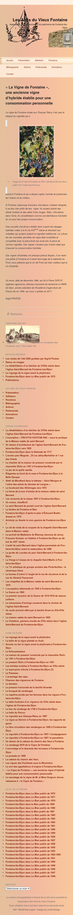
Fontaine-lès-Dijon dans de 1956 (30, 843)
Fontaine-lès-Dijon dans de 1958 (30, 836)
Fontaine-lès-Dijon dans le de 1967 (30, 811)
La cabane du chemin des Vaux (22, 759)
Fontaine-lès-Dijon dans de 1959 (30, 832)
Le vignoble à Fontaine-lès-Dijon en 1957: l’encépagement (36, 734)
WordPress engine (26, 909)
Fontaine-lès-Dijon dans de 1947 (30, 872)
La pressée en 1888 (16, 755)
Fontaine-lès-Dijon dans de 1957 (30, 840)
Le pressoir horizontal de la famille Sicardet (29, 687)
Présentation (24, 60)
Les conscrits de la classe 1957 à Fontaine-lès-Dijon (33, 498)
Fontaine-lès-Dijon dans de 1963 (30, 818)
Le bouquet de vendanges (19, 690)
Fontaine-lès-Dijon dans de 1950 (30, 861)
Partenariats (41, 67)
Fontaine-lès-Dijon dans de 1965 (30, 815)
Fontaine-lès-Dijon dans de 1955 (30, 847)
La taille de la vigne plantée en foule (25, 640)
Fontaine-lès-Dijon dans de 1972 (30, 376)
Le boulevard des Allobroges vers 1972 (26, 487)
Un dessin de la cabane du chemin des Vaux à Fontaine (35, 741)
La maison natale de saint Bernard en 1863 (28, 617)
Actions (27, 67)
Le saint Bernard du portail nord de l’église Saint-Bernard (36, 505)
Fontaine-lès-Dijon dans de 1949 (30, 865)
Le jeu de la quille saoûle (19, 469)
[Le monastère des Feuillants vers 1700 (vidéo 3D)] (23, 342)
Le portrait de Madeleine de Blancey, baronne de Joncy (34, 534)
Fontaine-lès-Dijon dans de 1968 (30, 807)
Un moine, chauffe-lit (17, 502)
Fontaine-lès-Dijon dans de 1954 (30, 851)
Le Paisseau (12, 673)
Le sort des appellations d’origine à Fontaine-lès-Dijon (34, 766)
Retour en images (15, 362)
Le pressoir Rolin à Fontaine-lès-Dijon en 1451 (30, 662)
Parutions (53, 60)
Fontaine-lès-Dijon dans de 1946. (31, 876)
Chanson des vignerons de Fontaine (25, 680)
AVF (15, 909)
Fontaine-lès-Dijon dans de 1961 (30, 825)
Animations (57, 67)
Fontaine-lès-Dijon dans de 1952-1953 (33, 854)
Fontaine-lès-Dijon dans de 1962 (30, 822)
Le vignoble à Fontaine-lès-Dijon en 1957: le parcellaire (34, 737)
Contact (9, 73)
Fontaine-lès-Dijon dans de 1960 (30, 829)
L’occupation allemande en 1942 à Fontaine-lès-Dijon (33, 588)
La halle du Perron (15, 712)
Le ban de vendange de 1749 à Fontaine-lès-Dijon (31, 709)
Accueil (9, 60)
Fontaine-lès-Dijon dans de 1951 (30, 858)
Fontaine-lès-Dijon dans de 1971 (30, 797)
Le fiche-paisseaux (15, 651)
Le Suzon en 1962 (15, 592)
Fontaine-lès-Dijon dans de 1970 (30, 800)
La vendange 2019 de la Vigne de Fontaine (28, 744)
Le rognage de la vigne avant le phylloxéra (28, 372)
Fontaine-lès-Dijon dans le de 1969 (30, 804)
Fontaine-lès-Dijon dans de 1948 (30, 869)
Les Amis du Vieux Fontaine (40, 19)
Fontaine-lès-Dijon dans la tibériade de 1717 (29, 451)
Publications (12, 380)
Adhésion (39, 60)
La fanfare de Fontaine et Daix (21, 509)
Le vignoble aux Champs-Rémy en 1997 (26, 716)
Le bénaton (11, 683)
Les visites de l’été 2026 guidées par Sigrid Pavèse (32, 358)
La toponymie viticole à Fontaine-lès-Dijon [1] (29, 669)
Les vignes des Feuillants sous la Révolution (29, 762)
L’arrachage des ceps (17, 676)
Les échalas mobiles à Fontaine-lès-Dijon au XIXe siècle (35, 665)
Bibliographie (12, 67)
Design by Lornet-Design (48, 909)
